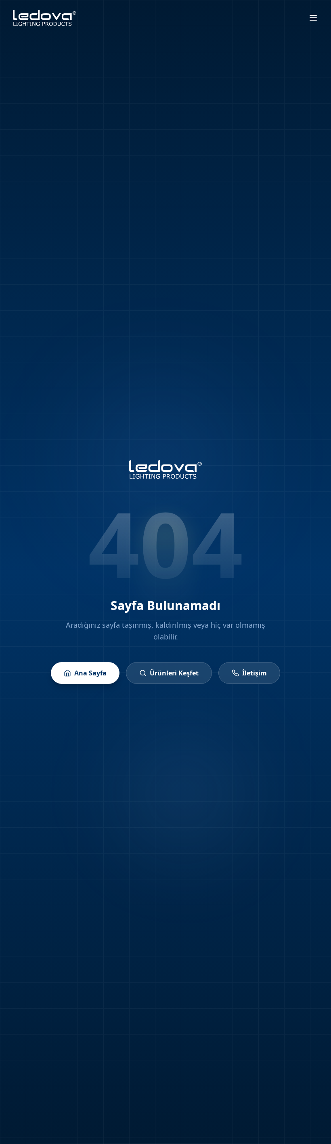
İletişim (254, 673)
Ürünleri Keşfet (174, 673)
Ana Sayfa (90, 673)
